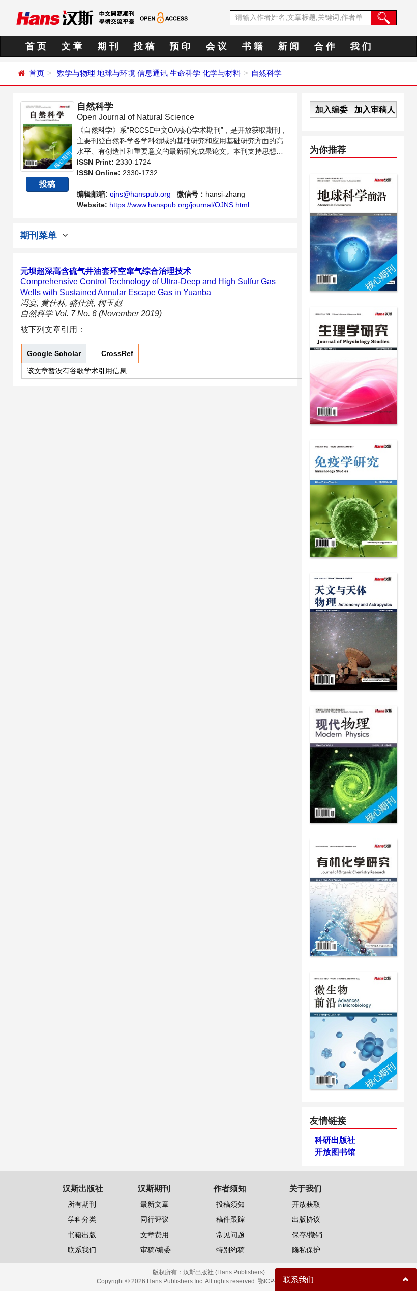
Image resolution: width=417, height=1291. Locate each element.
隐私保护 (306, 1250)
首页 (36, 73)
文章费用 (154, 1235)
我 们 (360, 46)
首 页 (35, 46)
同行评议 (154, 1219)
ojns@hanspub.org (140, 194)
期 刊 (108, 46)
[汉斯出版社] (54, 17)
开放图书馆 (335, 1152)
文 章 (72, 46)
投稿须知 (230, 1204)
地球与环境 (116, 73)
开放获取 (306, 1204)
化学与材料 (221, 73)
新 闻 (288, 46)
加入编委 (331, 109)
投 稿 (144, 46)
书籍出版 (82, 1235)
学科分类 (82, 1219)
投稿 (47, 184)
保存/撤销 (307, 1235)
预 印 (180, 46)
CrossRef (117, 353)
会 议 (216, 46)
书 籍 (252, 46)
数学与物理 (76, 73)
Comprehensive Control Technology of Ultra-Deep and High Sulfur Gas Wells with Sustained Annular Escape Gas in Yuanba (148, 282)
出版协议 (306, 1219)
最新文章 (154, 1204)
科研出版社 (335, 1140)
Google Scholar (54, 353)
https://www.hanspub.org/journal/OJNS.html (179, 205)
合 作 (324, 46)
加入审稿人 (374, 109)
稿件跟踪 (230, 1219)
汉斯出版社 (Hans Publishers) (224, 1272)
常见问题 (230, 1235)
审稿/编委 (155, 1250)
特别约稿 (230, 1250)
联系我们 (82, 1250)
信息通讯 (152, 73)
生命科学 (185, 73)
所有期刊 (82, 1204)
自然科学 (266, 73)
